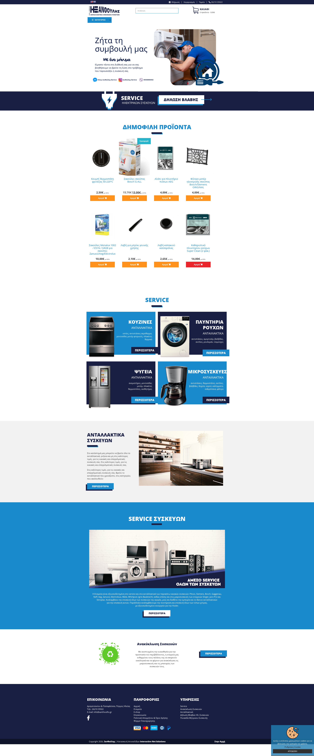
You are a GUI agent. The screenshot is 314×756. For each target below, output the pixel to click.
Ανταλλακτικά (186, 712)
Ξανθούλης (109, 741)
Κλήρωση (176, 2)
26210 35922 (217, 2)
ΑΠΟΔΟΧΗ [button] (292, 751)
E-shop (137, 712)
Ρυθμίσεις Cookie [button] (293, 747)
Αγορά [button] (101, 198)
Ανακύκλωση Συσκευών (191, 709)
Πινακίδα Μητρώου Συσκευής (194, 718)
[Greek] (94, 2)
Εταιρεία (138, 709)
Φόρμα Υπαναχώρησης (144, 721)
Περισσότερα (144, 350)
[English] (91, 2)
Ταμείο (202, 2)
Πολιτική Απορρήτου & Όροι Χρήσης (151, 718)
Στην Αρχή (220, 741)
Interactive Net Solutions (153, 741)
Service (183, 706)
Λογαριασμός (189, 2)
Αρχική (137, 706)
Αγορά (197, 264)
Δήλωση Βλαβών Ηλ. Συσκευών (194, 715)
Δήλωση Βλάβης (181, 99)
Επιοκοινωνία (140, 715)
